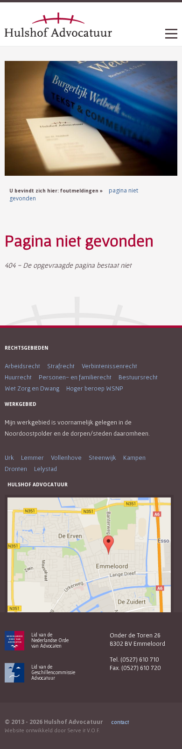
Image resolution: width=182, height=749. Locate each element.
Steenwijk (102, 457)
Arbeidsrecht (22, 366)
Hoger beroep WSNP (94, 388)
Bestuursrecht (138, 377)
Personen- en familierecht (75, 377)
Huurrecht (18, 377)
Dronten (16, 468)
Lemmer (32, 457)
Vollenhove (66, 457)
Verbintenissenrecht (109, 366)
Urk (9, 457)
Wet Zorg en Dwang (32, 388)
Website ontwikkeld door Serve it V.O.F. (52, 730)
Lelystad (45, 468)
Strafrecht (61, 366)
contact (120, 722)
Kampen (134, 457)
